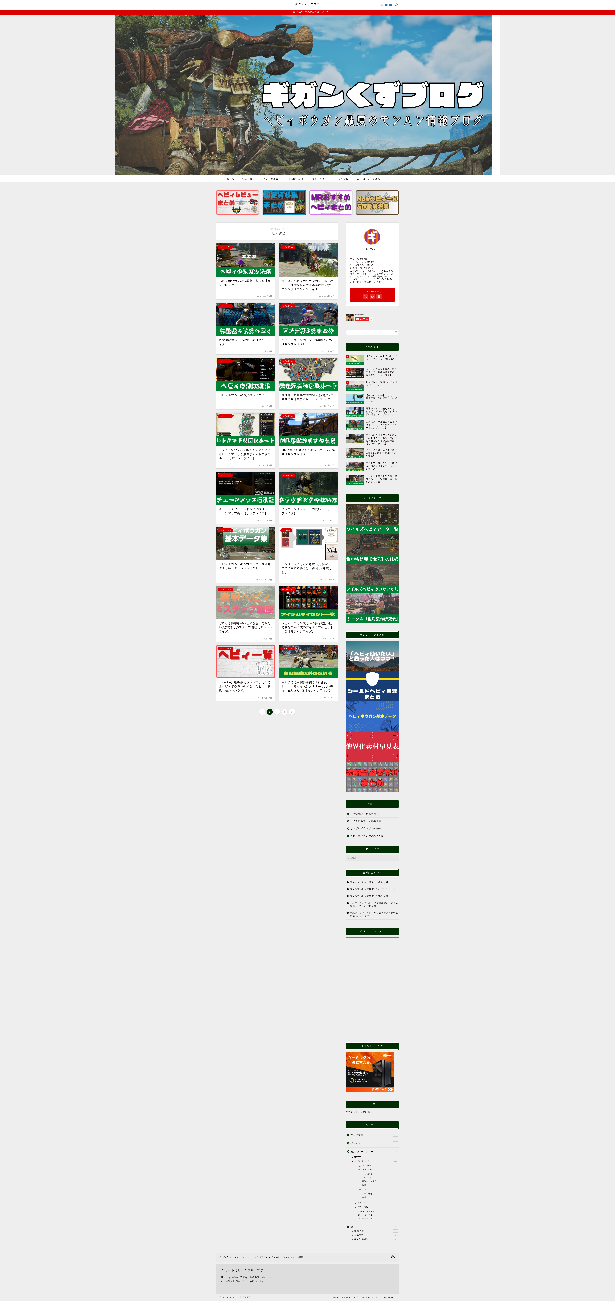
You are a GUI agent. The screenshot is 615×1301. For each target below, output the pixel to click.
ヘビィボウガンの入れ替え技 (367, 835)
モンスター (375, 1203)
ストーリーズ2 (365, 1215)
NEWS (375, 1157)
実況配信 (375, 1235)
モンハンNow (364, 1166)
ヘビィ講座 (367, 1174)
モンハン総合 (375, 1207)
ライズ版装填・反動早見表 (365, 821)
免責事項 (247, 1297)
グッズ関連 (373, 1135)
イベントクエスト (270, 178)
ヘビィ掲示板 (340, 178)
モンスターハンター (373, 1151)
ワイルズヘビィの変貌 (362, 882)
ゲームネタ (373, 1143)
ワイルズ (362, 1189)
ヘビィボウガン (375, 1161)
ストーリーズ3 (365, 1219)
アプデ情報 (367, 1194)
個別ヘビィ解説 (369, 1181)
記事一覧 (247, 178)
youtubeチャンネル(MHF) (373, 178)
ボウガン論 (367, 1177)
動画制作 (375, 1231)
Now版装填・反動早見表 (364, 813)
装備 (364, 1185)
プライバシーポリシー (228, 1297)
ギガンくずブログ (307, 4)
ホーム (230, 178)
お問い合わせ (296, 178)
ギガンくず (384, 889)
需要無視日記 (375, 1239)
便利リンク (318, 178)
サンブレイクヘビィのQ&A (366, 828)
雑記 (373, 1227)
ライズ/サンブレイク (367, 1169)
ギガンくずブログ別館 (358, 1112)
